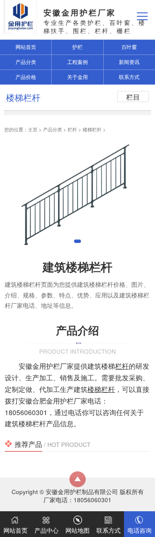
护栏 (77, 47)
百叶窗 (129, 47)
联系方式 (129, 77)
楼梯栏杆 (92, 129)
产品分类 (52, 129)
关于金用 (77, 77)
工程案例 (77, 62)
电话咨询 (139, 530)
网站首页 (15, 530)
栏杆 (72, 129)
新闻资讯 (129, 62)
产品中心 (46, 530)
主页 (32, 129)
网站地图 (77, 530)
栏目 (133, 96)
